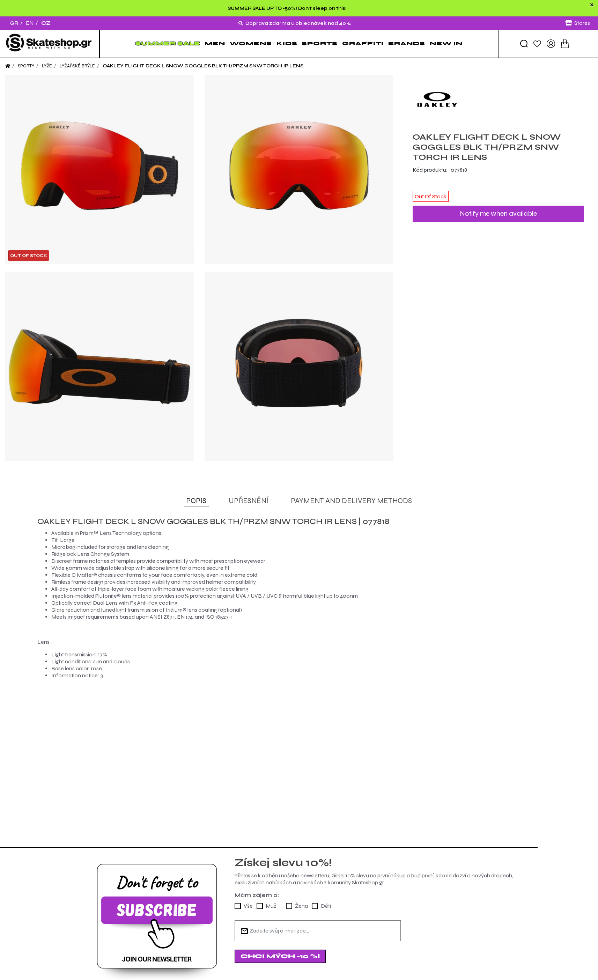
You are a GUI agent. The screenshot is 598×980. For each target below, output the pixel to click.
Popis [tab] (196, 500)
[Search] (524, 43)
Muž (271, 905)
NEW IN (446, 43)
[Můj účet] (551, 43)
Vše (248, 905)
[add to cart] (565, 43)
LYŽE (47, 66)
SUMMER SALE (167, 43)
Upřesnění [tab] (248, 500)
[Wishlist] (537, 43)
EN (30, 23)
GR (14, 23)
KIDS (286, 43)
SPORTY (26, 66)
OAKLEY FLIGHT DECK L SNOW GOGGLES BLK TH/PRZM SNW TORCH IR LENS (203, 66)
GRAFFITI (363, 43)
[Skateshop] (49, 43)
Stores (582, 23)
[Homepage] (7, 65)
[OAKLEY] (498, 99)
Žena (301, 905)
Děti (326, 905)
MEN (215, 43)
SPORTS (320, 43)
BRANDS (406, 43)
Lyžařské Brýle (77, 66)
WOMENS (251, 43)
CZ (46, 23)
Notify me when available (498, 213)
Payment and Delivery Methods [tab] (351, 500)
